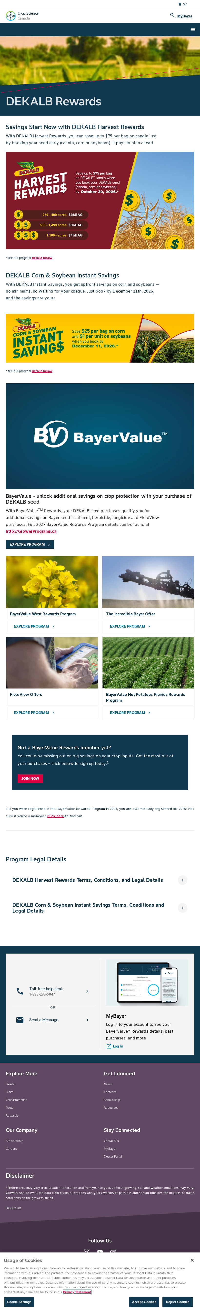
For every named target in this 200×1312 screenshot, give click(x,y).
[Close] (192, 1260)
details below (42, 258)
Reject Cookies (177, 1302)
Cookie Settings (19, 1302)
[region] (100, 1282)
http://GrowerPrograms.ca (31, 531)
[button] (100, 880)
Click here (55, 816)
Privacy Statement (77, 1292)
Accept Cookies (144, 1302)
